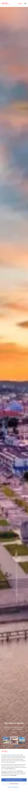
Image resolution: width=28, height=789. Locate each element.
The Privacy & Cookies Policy (13, 786)
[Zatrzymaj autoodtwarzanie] (4, 745)
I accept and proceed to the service (14, 780)
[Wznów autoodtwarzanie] (6, 746)
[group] (6, 740)
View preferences (14, 783)
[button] (26, 730)
